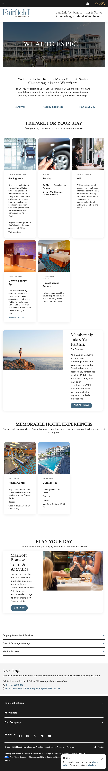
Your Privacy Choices (17, 757)
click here (92, 765)
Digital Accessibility (36, 757)
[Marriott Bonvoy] (99, 3)
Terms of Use (38, 754)
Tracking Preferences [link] (12, 754)
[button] (88, 3)
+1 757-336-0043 (14, 685)
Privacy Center (77, 754)
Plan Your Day (87, 106)
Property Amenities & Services (18, 635)
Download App (14, 317)
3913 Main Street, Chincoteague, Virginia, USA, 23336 (32, 688)
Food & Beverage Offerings (16, 643)
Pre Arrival (19, 106)
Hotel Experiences (52, 106)
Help (6, 760)
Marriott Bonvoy (11, 651)
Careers (27, 754)
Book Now (21, 607)
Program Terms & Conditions (57, 754)
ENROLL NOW (83, 405)
